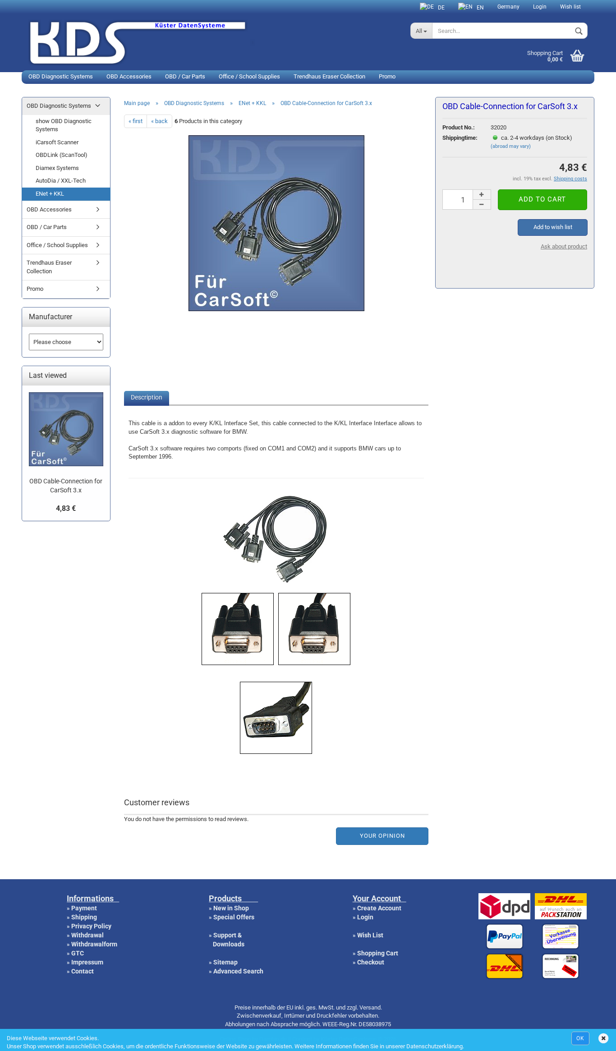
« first (136, 121)
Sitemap (225, 962)
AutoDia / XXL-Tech (61, 180)
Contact (82, 971)
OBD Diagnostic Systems (60, 76)
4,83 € (66, 508)
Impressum (87, 962)
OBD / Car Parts (185, 76)
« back (159, 121)
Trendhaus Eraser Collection (329, 76)
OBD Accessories (129, 76)
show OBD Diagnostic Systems (64, 125)
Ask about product (564, 246)
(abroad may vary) (511, 146)
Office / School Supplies (249, 76)
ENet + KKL (50, 193)
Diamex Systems (57, 168)
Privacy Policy (91, 926)
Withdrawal (87, 935)
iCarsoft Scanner (57, 142)
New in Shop (231, 908)
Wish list (570, 7)
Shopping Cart (377, 953)
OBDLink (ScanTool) (61, 154)
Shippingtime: (460, 137)
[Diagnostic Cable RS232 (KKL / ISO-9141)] (276, 307)
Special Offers (233, 917)
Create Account (379, 908)
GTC (77, 953)
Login (540, 7)
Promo (387, 76)
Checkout (370, 962)
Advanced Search (238, 971)
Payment (84, 908)
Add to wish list (552, 227)
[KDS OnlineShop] (212, 42)
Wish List (370, 935)
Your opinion (382, 835)
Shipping (84, 917)
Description (146, 397)
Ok (580, 1038)
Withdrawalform (94, 944)
